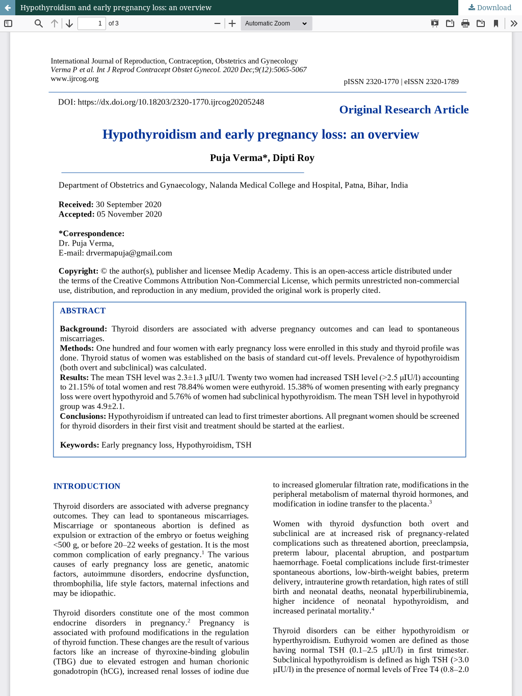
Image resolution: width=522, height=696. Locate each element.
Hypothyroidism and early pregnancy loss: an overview (116, 7)
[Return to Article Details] (7, 7)
